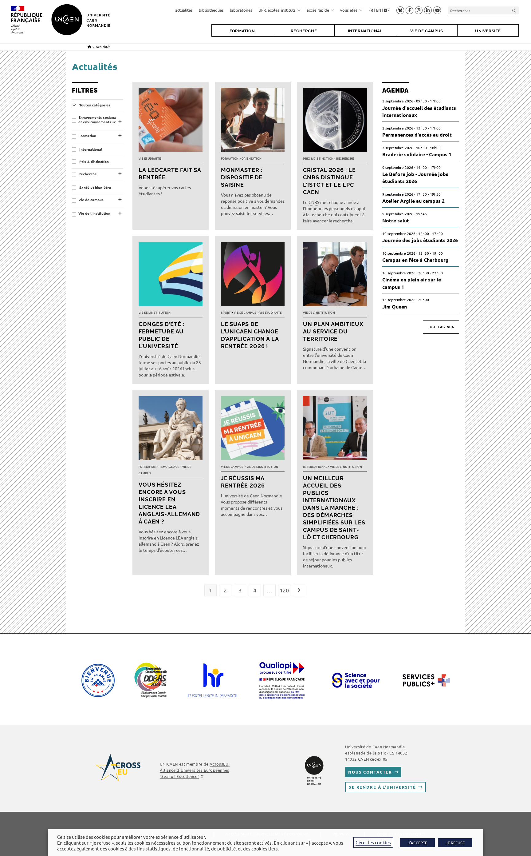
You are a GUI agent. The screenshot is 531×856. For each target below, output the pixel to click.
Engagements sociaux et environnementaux (97, 120)
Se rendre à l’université (382, 787)
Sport (226, 312)
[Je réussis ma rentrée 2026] (253, 429)
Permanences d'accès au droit (417, 134)
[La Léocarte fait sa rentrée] (171, 121)
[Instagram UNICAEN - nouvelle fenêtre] (419, 10)
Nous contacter (370, 771)
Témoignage (169, 466)
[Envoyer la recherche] (514, 10)
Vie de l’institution (94, 213)
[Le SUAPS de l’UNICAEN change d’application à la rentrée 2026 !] (253, 275)
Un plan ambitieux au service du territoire (333, 331)
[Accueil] (89, 46)
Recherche (87, 174)
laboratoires (241, 10)
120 (284, 590)
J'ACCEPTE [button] (417, 842)
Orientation (252, 158)
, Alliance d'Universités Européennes (195, 770)
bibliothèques (211, 10)
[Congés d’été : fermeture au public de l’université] (171, 275)
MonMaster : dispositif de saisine (242, 177)
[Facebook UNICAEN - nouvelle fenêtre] (409, 10)
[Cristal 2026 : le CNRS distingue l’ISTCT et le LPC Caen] (335, 121)
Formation (87, 135)
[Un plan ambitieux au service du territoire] (335, 275)
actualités (184, 10)
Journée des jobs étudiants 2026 (420, 240)
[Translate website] (387, 10)
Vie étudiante (150, 158)
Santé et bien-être (94, 187)
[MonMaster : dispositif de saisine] (253, 121)
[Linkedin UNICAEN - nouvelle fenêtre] (428, 10)
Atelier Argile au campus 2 (413, 200)
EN (378, 10)
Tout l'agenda (441, 327)
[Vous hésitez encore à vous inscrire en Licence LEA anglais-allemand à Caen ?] (171, 429)
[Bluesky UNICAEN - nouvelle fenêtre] (400, 10)
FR (370, 10)
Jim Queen (394, 306)
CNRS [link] (314, 202)
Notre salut (395, 220)
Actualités (103, 46)
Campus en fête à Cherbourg (415, 260)
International (90, 149)
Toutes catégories (94, 105)
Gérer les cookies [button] (373, 842)
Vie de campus (91, 199)
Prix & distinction (93, 161)
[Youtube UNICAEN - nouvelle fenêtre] (437, 10)
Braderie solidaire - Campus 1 (416, 154)
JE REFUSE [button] (455, 842)
